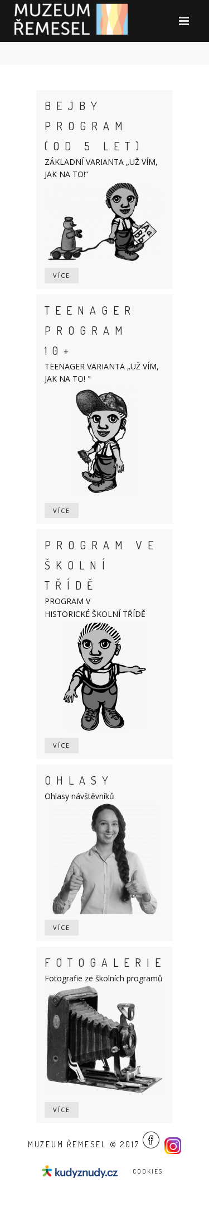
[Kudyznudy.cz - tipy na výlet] (81, 1170)
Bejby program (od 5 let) (94, 125)
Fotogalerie (105, 962)
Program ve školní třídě (102, 565)
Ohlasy (79, 780)
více (61, 275)
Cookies (148, 1171)
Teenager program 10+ (90, 330)
